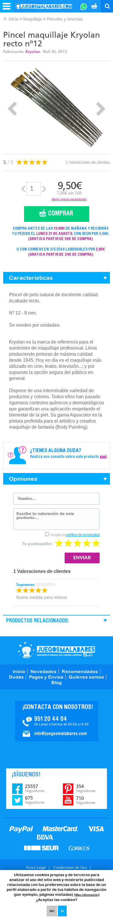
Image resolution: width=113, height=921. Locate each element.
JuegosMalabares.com (56, 650)
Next (100, 109)
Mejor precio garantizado (69, 199)
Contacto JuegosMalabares (56, 721)
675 (34, 800)
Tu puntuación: (37, 544)
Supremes (25, 584)
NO (52, 911)
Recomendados (80, 671)
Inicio (14, 19)
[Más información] (87, 894)
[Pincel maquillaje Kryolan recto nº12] (56, 107)
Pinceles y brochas (65, 19)
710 (85, 800)
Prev (12, 109)
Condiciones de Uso (70, 867)
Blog (56, 682)
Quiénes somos (86, 676)
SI (62, 911)
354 (85, 788)
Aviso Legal (36, 867)
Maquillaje (32, 19)
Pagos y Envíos (46, 676)
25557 (34, 788)
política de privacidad (83, 535)
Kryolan (32, 51)
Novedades (43, 671)
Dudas (16, 676)
